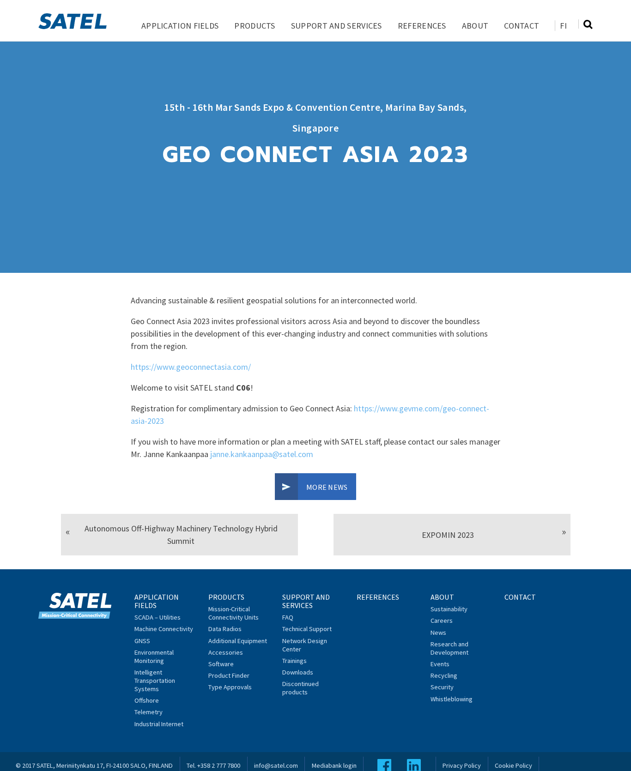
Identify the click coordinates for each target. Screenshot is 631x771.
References (422, 25)
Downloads (297, 672)
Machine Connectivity (163, 629)
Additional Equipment (237, 641)
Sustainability (449, 609)
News (438, 632)
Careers (442, 620)
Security (442, 687)
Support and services (336, 25)
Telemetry (148, 712)
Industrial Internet (158, 724)
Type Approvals (230, 687)
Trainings (294, 661)
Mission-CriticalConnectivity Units (233, 613)
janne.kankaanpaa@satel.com (261, 454)
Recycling (444, 675)
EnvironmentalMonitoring (154, 656)
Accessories (225, 652)
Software (221, 664)
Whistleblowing (452, 699)
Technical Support (307, 629)
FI (563, 25)
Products (254, 25)
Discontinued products (300, 688)
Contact (521, 25)
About (475, 25)
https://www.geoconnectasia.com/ (191, 366)
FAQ (287, 617)
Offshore (146, 700)
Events (440, 664)
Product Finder (228, 675)
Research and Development (449, 648)
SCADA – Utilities (157, 617)
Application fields (179, 25)
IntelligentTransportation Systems (154, 680)
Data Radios (225, 629)
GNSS (142, 641)
